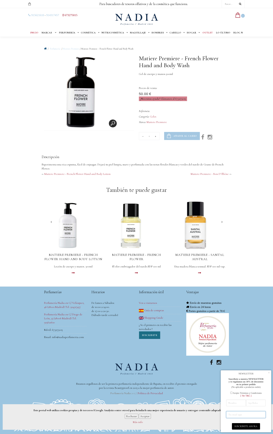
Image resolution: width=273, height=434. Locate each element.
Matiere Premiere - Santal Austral (199, 257)
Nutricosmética (112, 32)
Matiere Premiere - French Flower (136, 257)
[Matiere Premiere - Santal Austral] (199, 225)
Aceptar (145, 416)
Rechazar (131, 416)
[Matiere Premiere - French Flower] (136, 225)
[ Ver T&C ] (246, 395)
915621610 (37, 15)
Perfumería (67, 32)
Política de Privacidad (150, 393)
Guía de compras (154, 310)
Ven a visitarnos (148, 303)
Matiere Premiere (71, 48)
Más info (138, 422)
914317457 (52, 15)
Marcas (47, 32)
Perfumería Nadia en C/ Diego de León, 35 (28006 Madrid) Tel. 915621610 (63, 318)
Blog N (238, 32)
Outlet (208, 32)
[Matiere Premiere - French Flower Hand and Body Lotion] (73, 225)
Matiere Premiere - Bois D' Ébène (210, 174)
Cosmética (88, 32)
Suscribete (149, 335)
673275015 (70, 15)
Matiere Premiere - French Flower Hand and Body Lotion (77, 174)
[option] (81, 92)
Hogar (191, 32)
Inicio (34, 32)
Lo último (223, 32)
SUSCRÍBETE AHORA (245, 426)
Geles (153, 116)
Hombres (158, 32)
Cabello (175, 32)
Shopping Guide (153, 317)
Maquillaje (138, 32)
